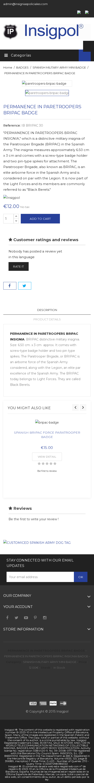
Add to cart (40, 218)
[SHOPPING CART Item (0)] (71, 55)
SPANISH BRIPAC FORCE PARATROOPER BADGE (47, 435)
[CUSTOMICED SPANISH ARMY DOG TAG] (37, 543)
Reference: (12, 125)
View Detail (47, 456)
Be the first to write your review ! (34, 519)
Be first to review (47, 470)
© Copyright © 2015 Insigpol (47, 711)
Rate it (18, 266)
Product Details (47, 319)
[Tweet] (24, 285)
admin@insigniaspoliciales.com (25, 4)
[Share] (9, 285)
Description (47, 310)
